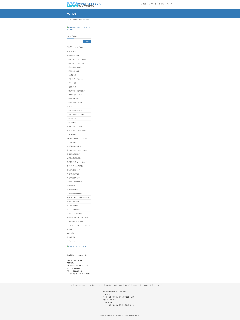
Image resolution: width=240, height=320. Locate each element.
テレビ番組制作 (71, 134)
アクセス (100, 285)
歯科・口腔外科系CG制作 (76, 114)
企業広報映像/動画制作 (74, 146)
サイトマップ (71, 241)
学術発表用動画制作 (73, 174)
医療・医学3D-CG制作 (75, 110)
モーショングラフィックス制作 (76, 130)
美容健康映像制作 (72, 189)
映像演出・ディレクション (76, 63)
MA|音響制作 (72, 75)
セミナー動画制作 (72, 205)
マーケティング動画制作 (74, 213)
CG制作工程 (72, 118)
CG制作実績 (70, 233)
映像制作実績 (71, 237)
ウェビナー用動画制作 (73, 209)
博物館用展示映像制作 (73, 170)
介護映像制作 (71, 185)
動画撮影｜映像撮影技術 (76, 67)
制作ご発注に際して (81, 285)
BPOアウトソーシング (75, 95)
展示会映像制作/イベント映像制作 (77, 162)
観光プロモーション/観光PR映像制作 (78, 197)
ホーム (70, 285)
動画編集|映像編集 (74, 71)
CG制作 (69, 106)
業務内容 (127, 285)
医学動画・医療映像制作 (74, 182)
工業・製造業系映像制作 (74, 193)
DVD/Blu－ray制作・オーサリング (77, 138)
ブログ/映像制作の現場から (75, 221)
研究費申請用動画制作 (73, 178)
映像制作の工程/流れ (75, 99)
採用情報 (108, 285)
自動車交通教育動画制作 (74, 158)
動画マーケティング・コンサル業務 (77, 217)
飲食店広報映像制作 (73, 201)
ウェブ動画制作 (71, 142)
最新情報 (69, 229)
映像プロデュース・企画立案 (77, 59)
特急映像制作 (72, 87)
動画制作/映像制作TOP (74, 55)
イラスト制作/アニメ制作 (74, 126)
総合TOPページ (71, 51)
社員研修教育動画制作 (73, 154)
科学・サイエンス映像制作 (75, 166)
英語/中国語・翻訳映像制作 (77, 91)
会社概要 (92, 285)
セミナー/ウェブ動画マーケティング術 (78, 225)
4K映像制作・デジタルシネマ (77, 79)
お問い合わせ (118, 285)
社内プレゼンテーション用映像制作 (77, 150)
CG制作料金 (72, 122)
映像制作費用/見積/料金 (75, 102)
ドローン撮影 (72, 83)
